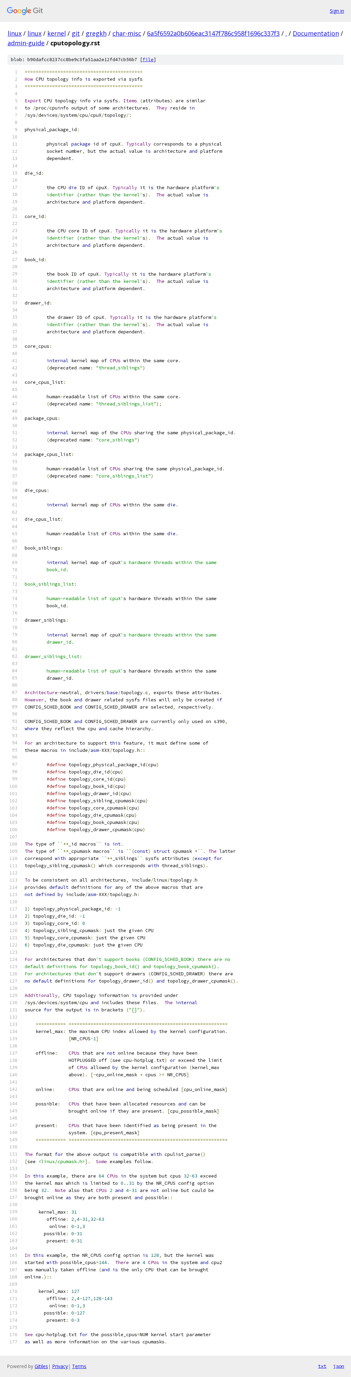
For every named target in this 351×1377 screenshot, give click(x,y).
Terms (79, 1366)
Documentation (316, 33)
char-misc (126, 33)
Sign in (337, 11)
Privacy (60, 1366)
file (148, 59)
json (338, 1366)
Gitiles (41, 1366)
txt (322, 1366)
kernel (56, 33)
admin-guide (26, 43)
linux (15, 33)
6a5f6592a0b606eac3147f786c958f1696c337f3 (213, 33)
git (76, 33)
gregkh (96, 33)
